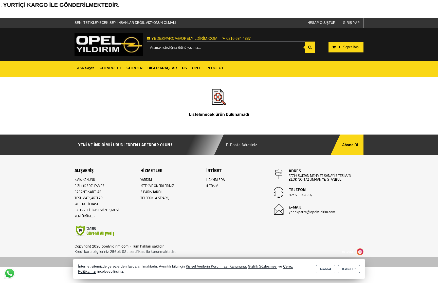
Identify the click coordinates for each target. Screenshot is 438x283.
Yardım (146, 179)
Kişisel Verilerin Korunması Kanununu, (216, 266)
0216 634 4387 (301, 195)
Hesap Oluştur (321, 23)
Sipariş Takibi (150, 191)
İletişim (212, 185)
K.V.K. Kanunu (85, 179)
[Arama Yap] (310, 47)
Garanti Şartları (88, 191)
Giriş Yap (351, 23)
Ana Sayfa (86, 68)
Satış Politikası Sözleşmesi (97, 210)
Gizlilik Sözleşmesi (90, 185)
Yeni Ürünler (85, 216)
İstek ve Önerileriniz (157, 185)
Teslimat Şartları (89, 197)
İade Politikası (86, 203)
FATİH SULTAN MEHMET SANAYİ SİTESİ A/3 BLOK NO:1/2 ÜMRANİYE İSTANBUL (320, 177)
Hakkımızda (215, 179)
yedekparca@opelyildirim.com (312, 211)
